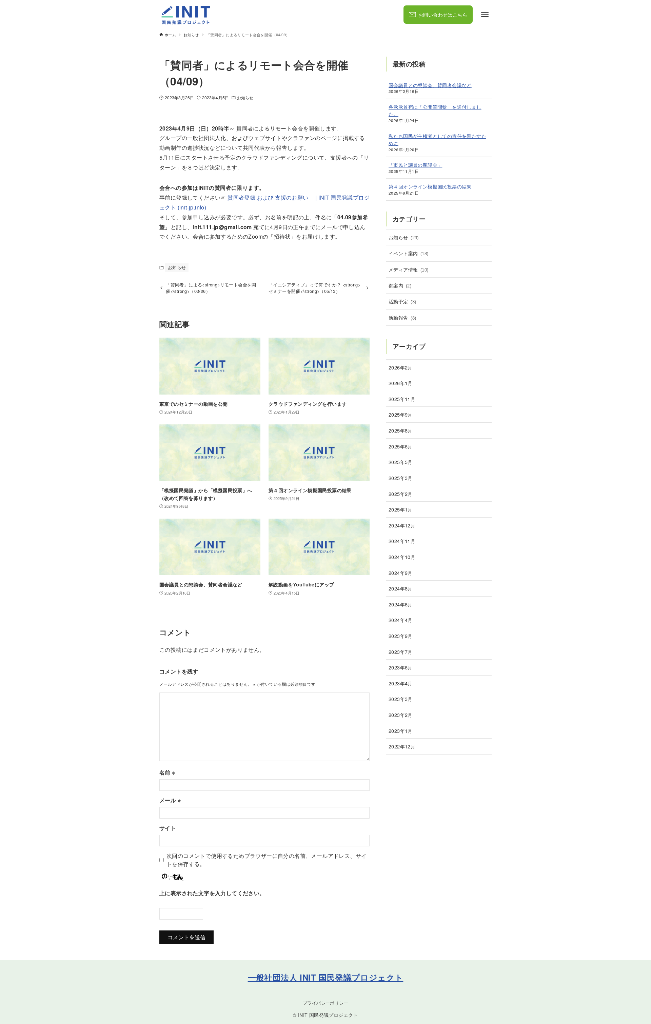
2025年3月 (401, 477)
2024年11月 (402, 540)
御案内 (400, 285)
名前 (167, 772)
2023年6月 (401, 667)
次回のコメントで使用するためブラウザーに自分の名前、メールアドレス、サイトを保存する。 (266, 860)
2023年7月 (401, 651)
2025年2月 (401, 493)
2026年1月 (401, 382)
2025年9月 (401, 414)
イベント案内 (409, 253)
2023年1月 (401, 730)
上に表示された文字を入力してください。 (212, 893)
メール (170, 800)
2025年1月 (401, 509)
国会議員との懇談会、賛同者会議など (430, 84)
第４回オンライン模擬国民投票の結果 (430, 186)
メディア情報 (409, 269)
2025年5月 (401, 461)
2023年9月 (401, 635)
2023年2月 (401, 714)
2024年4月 (401, 619)
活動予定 (402, 301)
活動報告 (402, 317)
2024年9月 (401, 572)
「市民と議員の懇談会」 (415, 164)
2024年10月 (402, 556)
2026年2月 (401, 367)
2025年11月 (402, 398)
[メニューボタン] (485, 14)
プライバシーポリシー (325, 1003)
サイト (167, 828)
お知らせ (245, 97)
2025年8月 (401, 430)
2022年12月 (402, 746)
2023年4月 (401, 683)
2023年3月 (401, 698)
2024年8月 (401, 588)
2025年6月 (401, 446)
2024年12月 (402, 525)
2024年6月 (401, 604)
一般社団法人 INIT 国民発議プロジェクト (325, 977)
